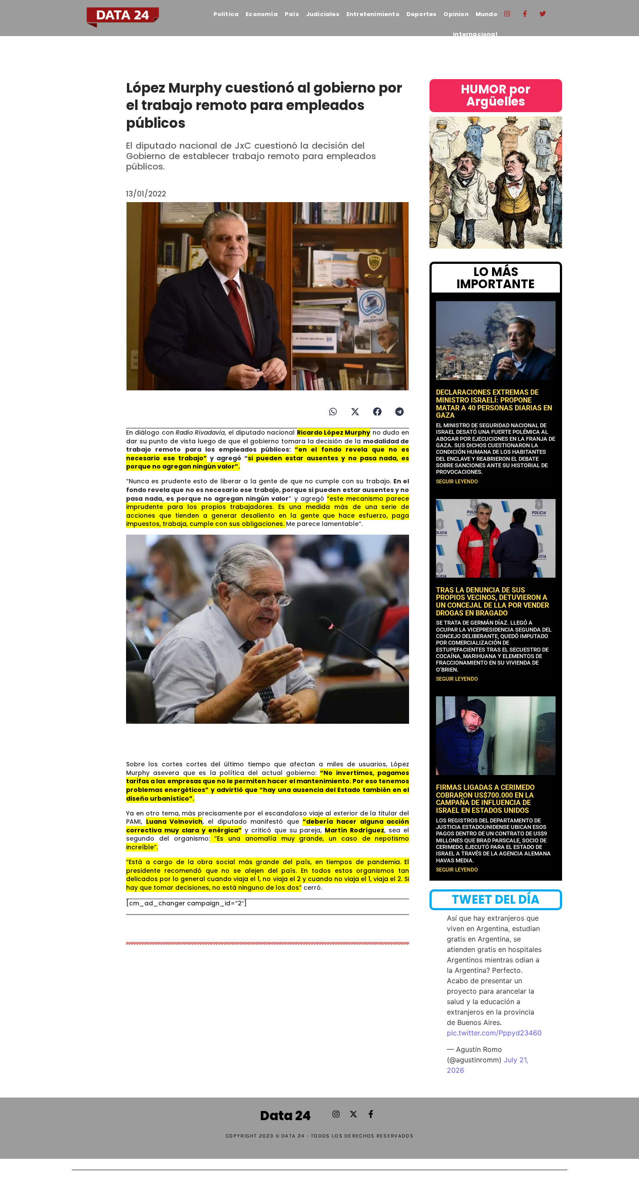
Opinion (455, 14)
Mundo (486, 14)
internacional (475, 34)
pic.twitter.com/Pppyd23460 (494, 1032)
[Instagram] (507, 13)
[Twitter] (542, 13)
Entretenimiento (372, 14)
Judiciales (322, 14)
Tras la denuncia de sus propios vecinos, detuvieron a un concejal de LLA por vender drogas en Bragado (492, 601)
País (292, 14)
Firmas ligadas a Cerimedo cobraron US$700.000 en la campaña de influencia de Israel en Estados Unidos (485, 799)
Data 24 (285, 1115)
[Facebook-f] (525, 13)
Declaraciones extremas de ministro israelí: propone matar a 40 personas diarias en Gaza (494, 403)
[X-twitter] (353, 1114)
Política (226, 14)
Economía (262, 14)
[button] (333, 411)
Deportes (421, 14)
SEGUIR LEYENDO (457, 482)
